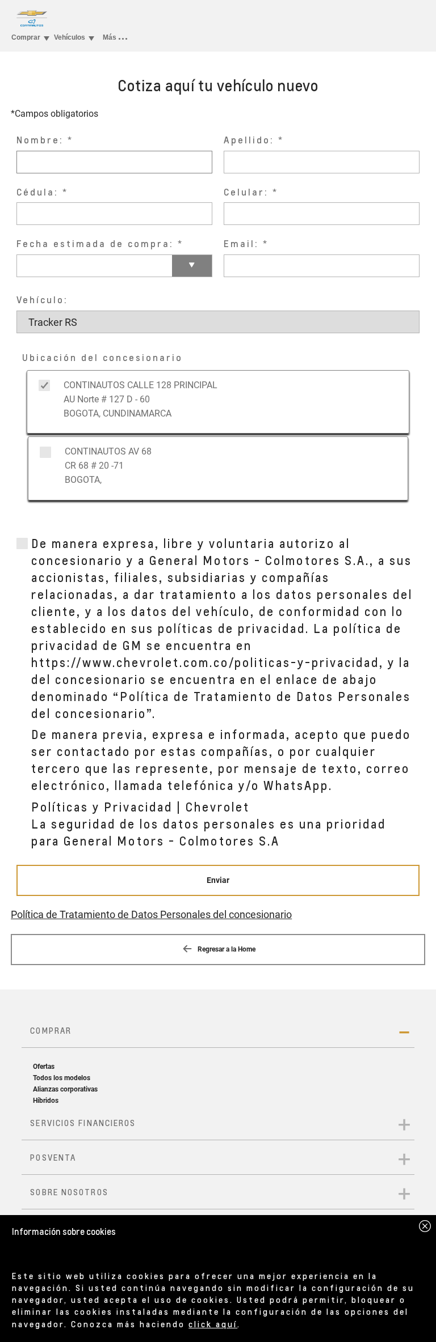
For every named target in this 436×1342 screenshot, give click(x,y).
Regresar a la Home (225, 949)
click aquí (212, 1324)
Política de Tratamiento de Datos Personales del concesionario (151, 914)
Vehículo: (42, 299)
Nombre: (40, 140)
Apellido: (249, 140)
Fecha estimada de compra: (95, 243)
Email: (241, 243)
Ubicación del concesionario (102, 357)
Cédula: (37, 192)
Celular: (246, 192)
